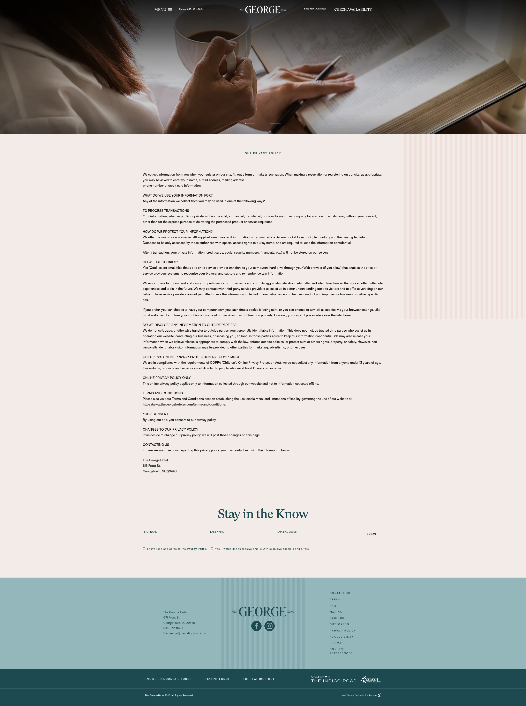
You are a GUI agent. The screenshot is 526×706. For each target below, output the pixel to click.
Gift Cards (339, 623)
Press (335, 600)
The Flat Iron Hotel (260, 678)
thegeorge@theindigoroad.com (184, 633)
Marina (336, 612)
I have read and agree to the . (177, 549)
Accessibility (342, 637)
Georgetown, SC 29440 (160, 471)
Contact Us (340, 593)
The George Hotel (155, 460)
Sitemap (337, 643)
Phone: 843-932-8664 (191, 9)
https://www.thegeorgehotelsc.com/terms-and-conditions (184, 404)
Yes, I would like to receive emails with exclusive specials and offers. (262, 549)
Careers (337, 617)
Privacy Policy (196, 549)
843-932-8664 (173, 628)
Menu (160, 9)
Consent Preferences (341, 651)
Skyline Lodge (217, 678)
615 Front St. (152, 466)
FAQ (333, 606)
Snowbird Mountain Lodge (168, 678)
